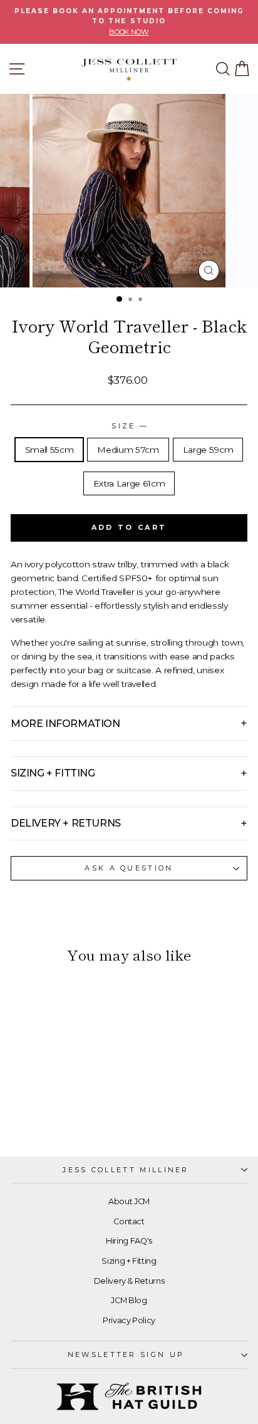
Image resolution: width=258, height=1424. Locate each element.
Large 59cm (208, 450)
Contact (129, 1221)
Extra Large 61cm (129, 483)
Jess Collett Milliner (126, 1169)
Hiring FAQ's (129, 1241)
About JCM (129, 1201)
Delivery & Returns (129, 1281)
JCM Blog (129, 1300)
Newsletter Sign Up (126, 1354)
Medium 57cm (127, 450)
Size (129, 425)
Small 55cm (49, 450)
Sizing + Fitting (128, 1261)
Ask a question (129, 868)
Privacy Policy (129, 1320)
